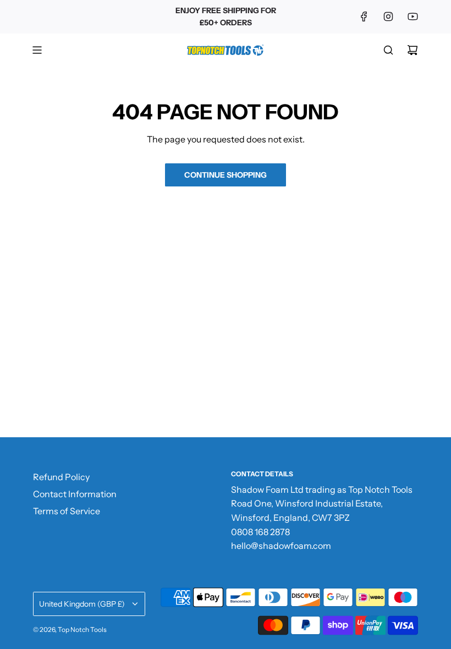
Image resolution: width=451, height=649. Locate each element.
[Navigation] (37, 50)
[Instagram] (388, 16)
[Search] (388, 50)
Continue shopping (225, 175)
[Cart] (412, 50)
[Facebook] (364, 16)
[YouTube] (412, 16)
